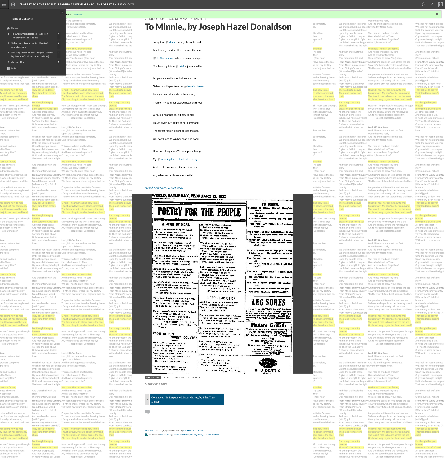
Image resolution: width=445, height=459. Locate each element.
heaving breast (195, 86)
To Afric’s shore (165, 58)
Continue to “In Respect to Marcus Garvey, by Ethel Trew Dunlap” (183, 399)
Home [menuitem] (14, 28)
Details (167, 377)
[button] (432, 4)
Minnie (172, 42)
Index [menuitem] (14, 68)
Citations (179, 377)
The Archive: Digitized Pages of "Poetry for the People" (29, 35)
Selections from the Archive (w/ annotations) (29, 45)
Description (152, 377)
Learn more (77, 14)
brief (181, 66)
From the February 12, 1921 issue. (164, 187)
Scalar (162, 434)
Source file (194, 377)
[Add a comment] (149, 412)
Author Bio (17, 62)
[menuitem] (4, 4)
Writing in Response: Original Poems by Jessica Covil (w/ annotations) (32, 54)
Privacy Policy (196, 434)
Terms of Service (181, 434)
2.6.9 (169, 434)
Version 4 (149, 430)
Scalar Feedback (211, 434)
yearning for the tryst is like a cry (179, 159)
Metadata (200, 430)
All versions (188, 430)
